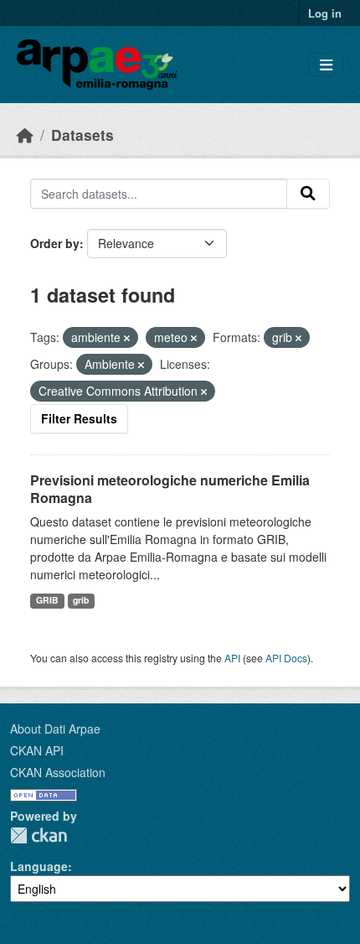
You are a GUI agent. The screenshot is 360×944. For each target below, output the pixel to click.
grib (81, 600)
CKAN (38, 835)
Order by (55, 243)
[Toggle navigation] (326, 65)
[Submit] (308, 194)
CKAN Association (57, 772)
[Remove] (127, 338)
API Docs (286, 658)
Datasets (82, 134)
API (232, 658)
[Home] (25, 134)
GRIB (47, 600)
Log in (325, 13)
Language (39, 866)
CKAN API (37, 750)
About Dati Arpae (55, 728)
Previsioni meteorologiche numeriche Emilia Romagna (170, 488)
